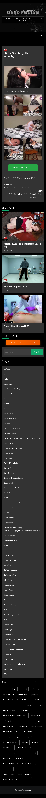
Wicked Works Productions (15, 664)
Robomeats (8, 624)
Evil (38, 705)
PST (5, 619)
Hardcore (36, 726)
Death (10, 178)
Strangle (27, 178)
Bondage (27, 700)
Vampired (7, 654)
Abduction (9, 689)
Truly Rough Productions (14, 649)
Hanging (22, 726)
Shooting (27, 763)
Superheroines (9, 634)
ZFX (5, 674)
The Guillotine (9, 644)
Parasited (7, 600)
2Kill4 (6, 379)
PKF (5, 50)
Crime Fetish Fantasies (13, 448)
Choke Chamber (10, 433)
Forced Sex (34, 721)
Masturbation (10, 742)
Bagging (22, 694)
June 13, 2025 (9, 61)
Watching (34, 178)
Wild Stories (9, 669)
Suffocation (24, 774)
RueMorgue (8, 629)
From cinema (9, 517)
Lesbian (7, 737)
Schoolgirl (20, 178)
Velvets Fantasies (10, 659)
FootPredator (9, 508)
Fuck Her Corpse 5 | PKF (15, 286)
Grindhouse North (11, 540)
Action (35, 689)
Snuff (7, 769)
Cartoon (7, 423)
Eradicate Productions (13, 488)
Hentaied (7, 550)
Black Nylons (9, 409)
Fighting (20, 721)
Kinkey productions (11, 570)
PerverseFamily (10, 605)
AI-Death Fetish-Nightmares (15, 389)
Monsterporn (9, 585)
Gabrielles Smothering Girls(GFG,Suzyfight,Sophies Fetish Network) (22, 529)
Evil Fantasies (9, 498)
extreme (23, 710)
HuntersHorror (10, 560)
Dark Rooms (9, 473)
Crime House (9, 453)
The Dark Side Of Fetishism (15, 639)
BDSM (6, 404)
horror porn (10, 731)
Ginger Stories (9, 535)
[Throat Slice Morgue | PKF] (23, 309)
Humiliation (27, 731)
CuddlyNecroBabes (11, 463)
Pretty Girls (9, 753)
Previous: (17, 186)
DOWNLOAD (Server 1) (23, 167)
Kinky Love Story (10, 575)
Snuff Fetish (21, 769)
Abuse (23, 689)
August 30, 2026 (10, 250)
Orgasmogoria (9, 595)
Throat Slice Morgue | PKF (16, 326)
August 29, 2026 (10, 290)
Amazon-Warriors (11, 394)
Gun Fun (8, 726)
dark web (8, 705)
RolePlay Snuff (10, 763)
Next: (26, 194)
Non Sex (8, 747)
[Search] (41, 35)
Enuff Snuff (8, 483)
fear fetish (36, 715)
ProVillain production (12, 615)
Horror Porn (9, 555)
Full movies (8, 522)
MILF (25, 742)
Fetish (7, 721)
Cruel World (9, 458)
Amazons (8, 694)
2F (4, 374)
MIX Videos (8, 580)
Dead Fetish (23, 12)
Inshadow (7, 565)
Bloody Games (10, 700)
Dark (38, 700)
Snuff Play (36, 769)
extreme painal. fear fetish (15, 715)
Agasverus (8, 384)
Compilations (9, 443)
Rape (7, 758)
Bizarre (35, 694)
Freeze (6, 512)
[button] (4, 35)
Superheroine (10, 779)
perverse (21, 747)
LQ (18, 737)
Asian (6, 399)
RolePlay (20, 758)
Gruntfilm (8, 545)
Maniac (30, 737)
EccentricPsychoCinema (13, 478)
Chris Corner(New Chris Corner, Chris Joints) (22, 438)
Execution (9, 710)
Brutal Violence (10, 418)
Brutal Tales (8, 413)
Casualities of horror (12, 428)
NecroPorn (8, 590)
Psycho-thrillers (27, 753)
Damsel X (7, 468)
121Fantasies (8, 369)
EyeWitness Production (13, 503)
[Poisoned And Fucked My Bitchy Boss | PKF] (23, 226)
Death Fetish (24, 705)
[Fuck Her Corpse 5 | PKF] (23, 269)
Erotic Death (9, 493)
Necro (36, 742)
